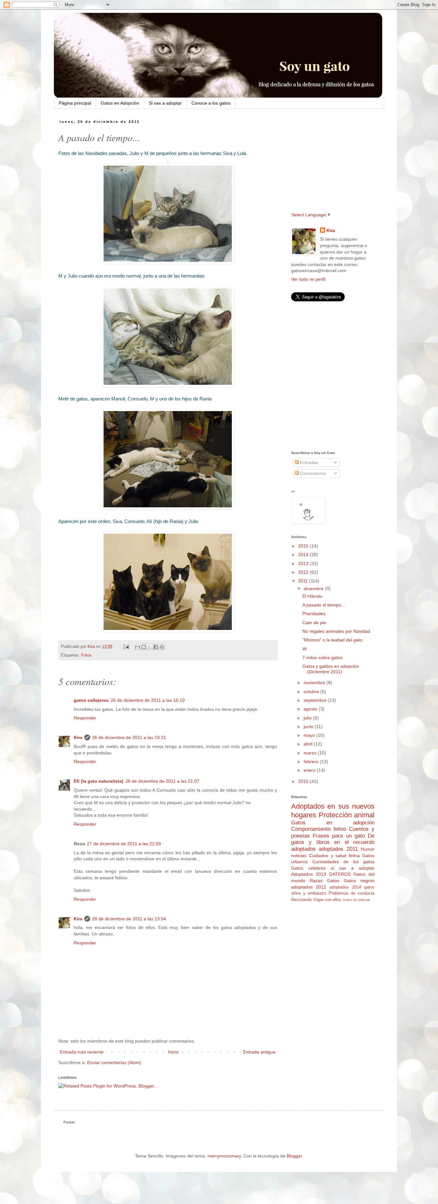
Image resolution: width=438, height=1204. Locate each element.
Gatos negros (359, 880)
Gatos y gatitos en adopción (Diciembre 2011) (330, 669)
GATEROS (339, 874)
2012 (304, 572)
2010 (304, 781)
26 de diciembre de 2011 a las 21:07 (162, 781)
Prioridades (313, 613)
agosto (311, 708)
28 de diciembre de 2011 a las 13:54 (129, 918)
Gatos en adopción (333, 823)
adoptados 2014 (345, 887)
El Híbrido (312, 596)
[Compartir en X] (150, 647)
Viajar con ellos (327, 900)
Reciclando (301, 900)
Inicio (173, 1051)
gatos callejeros (91, 700)
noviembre (315, 682)
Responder (85, 717)
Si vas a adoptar (165, 103)
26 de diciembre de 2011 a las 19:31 (129, 737)
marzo (311, 752)
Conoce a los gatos (211, 103)
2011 (303, 580)
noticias (299, 855)
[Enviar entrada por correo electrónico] (126, 646)
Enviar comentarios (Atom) (114, 1062)
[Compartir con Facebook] (156, 647)
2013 (304, 563)
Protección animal (347, 815)
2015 (304, 545)
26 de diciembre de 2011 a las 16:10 (148, 700)
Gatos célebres (308, 868)
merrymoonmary (224, 1155)
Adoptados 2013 (308, 874)
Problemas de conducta (352, 893)
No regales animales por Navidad (336, 631)
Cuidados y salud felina (334, 855)
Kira (78, 737)
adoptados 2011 (338, 849)
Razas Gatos (324, 880)
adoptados (303, 849)
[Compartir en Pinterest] (162, 647)
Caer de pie (314, 622)
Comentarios (312, 473)
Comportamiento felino (318, 829)
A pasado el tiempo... (323, 604)
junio (309, 726)
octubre (312, 691)
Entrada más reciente (82, 1051)
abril (309, 743)
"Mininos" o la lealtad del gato (332, 639)
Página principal (75, 103)
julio (308, 717)
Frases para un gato (339, 836)
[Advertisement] (331, 160)
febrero (312, 761)
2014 (304, 554)
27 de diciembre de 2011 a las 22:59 (124, 843)
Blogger (294, 1155)
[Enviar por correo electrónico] (137, 647)
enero (310, 770)
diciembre (314, 588)
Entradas (308, 462)
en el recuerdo (354, 842)
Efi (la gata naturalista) (98, 781)
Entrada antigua (259, 1051)
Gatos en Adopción (120, 103)
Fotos (86, 655)
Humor (368, 849)
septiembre (316, 700)
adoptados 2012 (308, 887)
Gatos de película (356, 900)
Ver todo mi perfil (308, 279)
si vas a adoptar (353, 868)
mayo (310, 735)
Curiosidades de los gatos (343, 861)
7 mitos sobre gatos (322, 657)
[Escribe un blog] (143, 647)
